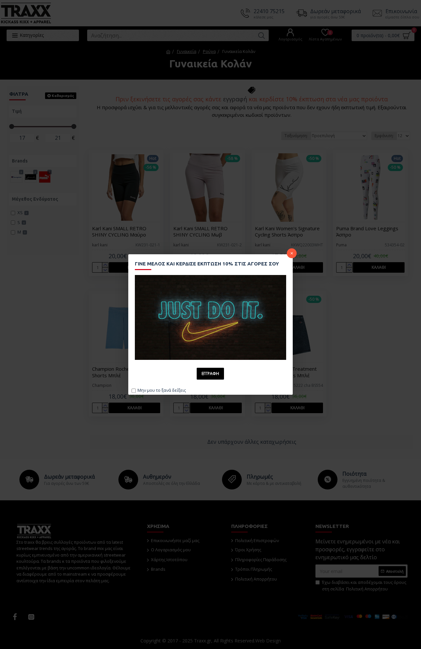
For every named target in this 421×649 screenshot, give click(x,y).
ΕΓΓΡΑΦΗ (210, 373)
